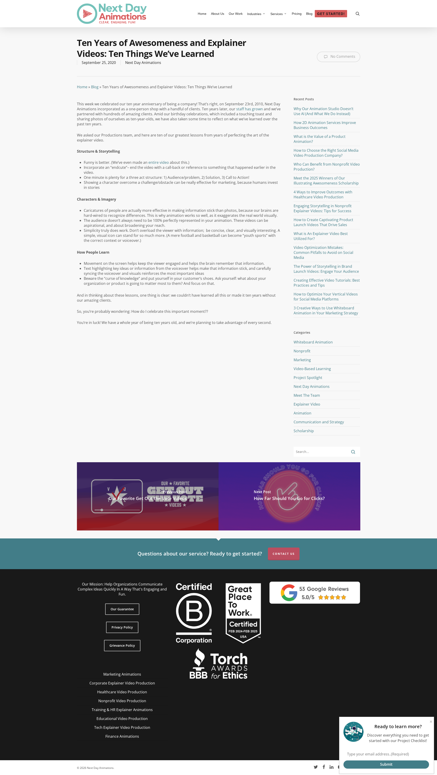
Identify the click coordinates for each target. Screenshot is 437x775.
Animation (302, 413)
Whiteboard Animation (313, 342)
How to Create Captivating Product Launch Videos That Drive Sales (323, 222)
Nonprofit (302, 350)
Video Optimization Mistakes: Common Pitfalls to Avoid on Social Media (323, 252)
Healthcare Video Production (122, 691)
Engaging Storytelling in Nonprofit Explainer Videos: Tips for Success (323, 208)
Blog (95, 86)
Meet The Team (307, 395)
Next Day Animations (143, 62)
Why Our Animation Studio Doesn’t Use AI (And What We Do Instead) (323, 111)
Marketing (302, 359)
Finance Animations (122, 736)
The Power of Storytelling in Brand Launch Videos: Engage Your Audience (326, 269)
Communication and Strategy (319, 421)
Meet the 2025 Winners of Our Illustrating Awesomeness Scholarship (326, 181)
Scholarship (304, 430)
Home (82, 86)
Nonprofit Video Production (122, 700)
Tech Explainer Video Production (122, 727)
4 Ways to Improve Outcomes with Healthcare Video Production (323, 194)
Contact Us (284, 554)
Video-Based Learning (312, 368)
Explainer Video (307, 404)
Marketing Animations (122, 674)
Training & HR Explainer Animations (122, 709)
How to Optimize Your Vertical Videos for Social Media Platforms (326, 297)
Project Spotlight (308, 377)
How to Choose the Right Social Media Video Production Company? (326, 153)
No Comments (342, 56)
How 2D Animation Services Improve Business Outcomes (325, 125)
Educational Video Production (122, 718)
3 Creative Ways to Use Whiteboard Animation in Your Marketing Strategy (326, 310)
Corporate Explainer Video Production (122, 683)
